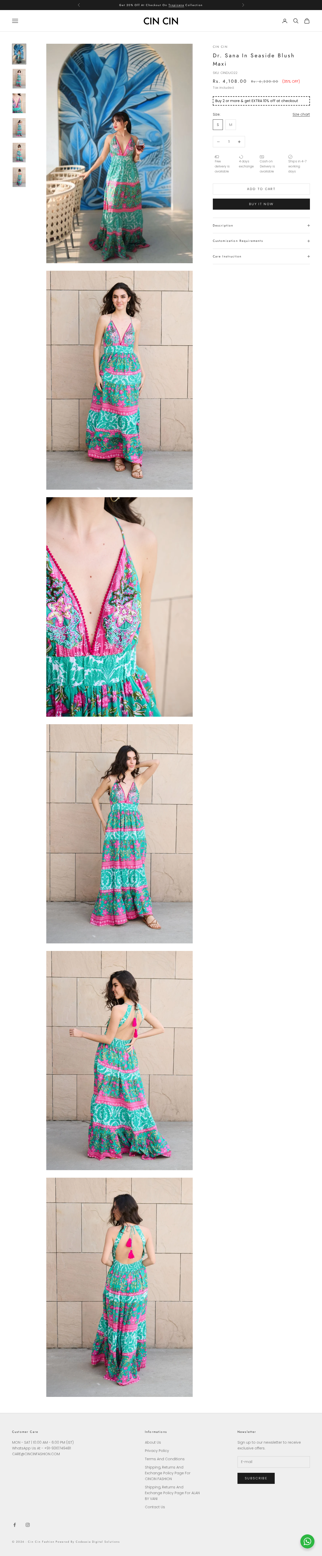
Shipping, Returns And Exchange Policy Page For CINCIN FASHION (167, 1473)
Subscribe (256, 1478)
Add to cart (261, 189)
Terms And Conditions (165, 1458)
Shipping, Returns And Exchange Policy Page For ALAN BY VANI (172, 1493)
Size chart (301, 114)
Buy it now (261, 204)
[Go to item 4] (19, 128)
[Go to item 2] (19, 78)
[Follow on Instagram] (27, 1524)
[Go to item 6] (19, 177)
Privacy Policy (157, 1450)
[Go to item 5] (19, 152)
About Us (153, 1442)
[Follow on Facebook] (14, 1524)
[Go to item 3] (19, 103)
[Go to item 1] (19, 54)
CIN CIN (220, 46)
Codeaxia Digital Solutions (97, 1542)
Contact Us (155, 1506)
